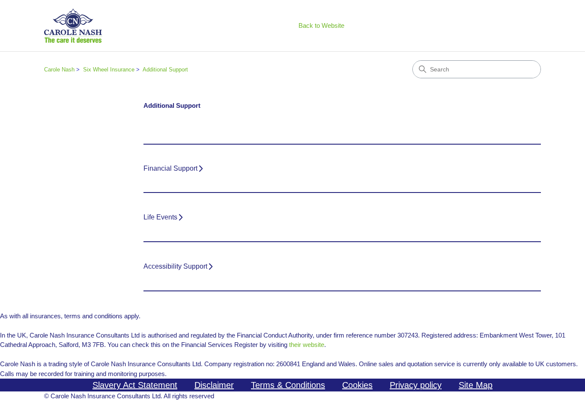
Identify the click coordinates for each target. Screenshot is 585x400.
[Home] (73, 26)
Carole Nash (59, 69)
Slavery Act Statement (135, 385)
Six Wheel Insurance (108, 69)
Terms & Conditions (288, 385)
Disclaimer (214, 385)
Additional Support (165, 69)
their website (306, 344)
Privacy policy (416, 385)
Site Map (475, 385)
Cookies (357, 385)
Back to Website (321, 25)
